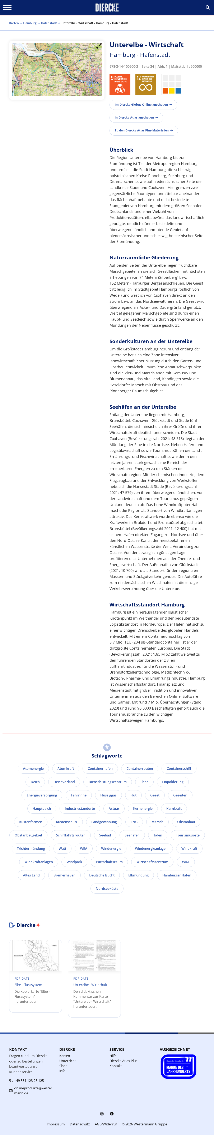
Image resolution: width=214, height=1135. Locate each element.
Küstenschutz (67, 822)
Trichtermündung (31, 848)
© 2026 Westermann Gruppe (144, 1124)
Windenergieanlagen (151, 848)
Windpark (74, 862)
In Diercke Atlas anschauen (134, 117)
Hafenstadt (49, 23)
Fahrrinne (79, 795)
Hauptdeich (42, 808)
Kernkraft (174, 808)
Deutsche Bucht (102, 875)
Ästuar (114, 808)
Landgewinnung (104, 822)
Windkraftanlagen (38, 862)
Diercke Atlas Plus (124, 1061)
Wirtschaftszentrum (152, 862)
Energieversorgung (42, 795)
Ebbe (144, 782)
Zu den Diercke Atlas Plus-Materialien (142, 130)
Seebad (105, 835)
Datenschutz (80, 1124)
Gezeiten (180, 795)
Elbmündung (138, 875)
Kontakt (116, 1066)
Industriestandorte (80, 808)
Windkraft (189, 848)
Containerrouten (139, 768)
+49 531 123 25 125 (29, 1080)
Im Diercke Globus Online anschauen (141, 104)
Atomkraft (65, 768)
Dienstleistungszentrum (108, 782)
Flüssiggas (108, 795)
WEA (83, 848)
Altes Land (31, 875)
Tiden (157, 835)
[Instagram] (102, 1114)
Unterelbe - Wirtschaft (90, 984)
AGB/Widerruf (106, 1124)
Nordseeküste (107, 888)
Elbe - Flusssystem (28, 984)
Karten (14, 23)
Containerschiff (179, 768)
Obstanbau (186, 822)
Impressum (56, 1124)
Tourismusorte (188, 835)
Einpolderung (172, 782)
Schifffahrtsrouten (70, 835)
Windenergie (111, 848)
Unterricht (67, 1061)
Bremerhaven (64, 875)
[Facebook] (112, 1114)
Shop (63, 1066)
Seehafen (132, 835)
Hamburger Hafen (176, 875)
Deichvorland (64, 782)
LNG (134, 822)
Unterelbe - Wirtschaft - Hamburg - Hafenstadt (94, 23)
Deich (35, 782)
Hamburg (30, 23)
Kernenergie (143, 808)
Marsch (157, 822)
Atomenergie (33, 768)
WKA (186, 862)
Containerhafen (100, 768)
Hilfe (113, 1056)
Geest (154, 795)
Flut (133, 795)
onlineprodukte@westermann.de (33, 1090)
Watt (62, 848)
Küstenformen (30, 822)
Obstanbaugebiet (28, 835)
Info (62, 1071)
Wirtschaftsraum (109, 862)
